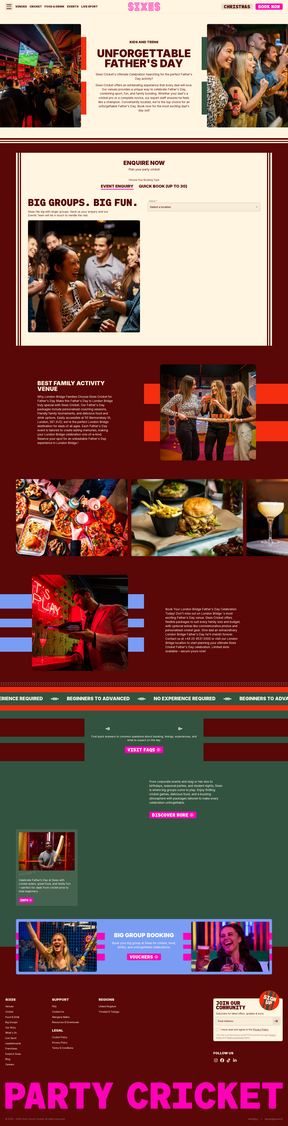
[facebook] (222, 1060)
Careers (9, 1064)
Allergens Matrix (61, 1017)
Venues (21, 6)
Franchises (11, 1048)
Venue (153, 201)
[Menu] (9, 6)
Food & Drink (54, 6)
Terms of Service (235, 1037)
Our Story (10, 1027)
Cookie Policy (59, 1037)
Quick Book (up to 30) (163, 187)
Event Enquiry (117, 187)
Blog (7, 1059)
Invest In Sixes (13, 1053)
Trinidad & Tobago (109, 1011)
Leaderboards (13, 1043)
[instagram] (215, 1060)
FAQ (54, 1006)
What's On (11, 1032)
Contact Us (58, 1011)
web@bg (253, 1118)
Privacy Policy (60, 1042)
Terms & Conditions (62, 1047)
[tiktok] (228, 1060)
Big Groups (11, 1022)
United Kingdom (107, 1006)
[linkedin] (234, 1060)
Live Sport (89, 6)
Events (72, 6)
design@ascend (274, 1118)
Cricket (36, 6)
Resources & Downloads (65, 1022)
